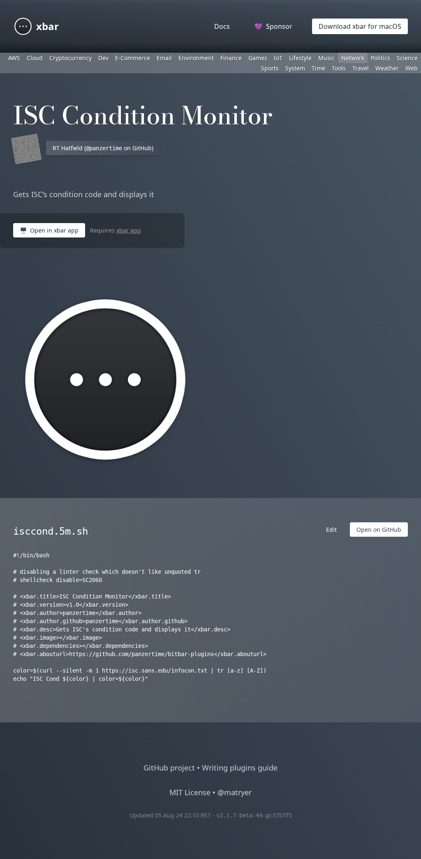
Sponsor (273, 26)
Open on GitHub (378, 529)
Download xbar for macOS (360, 26)
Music (326, 58)
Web (411, 68)
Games (257, 58)
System (295, 68)
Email (164, 58)
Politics (380, 58)
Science (407, 58)
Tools (339, 68)
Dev (103, 58)
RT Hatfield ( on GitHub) (103, 148)
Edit (331, 529)
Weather (387, 68)
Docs (222, 26)
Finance (231, 58)
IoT (278, 58)
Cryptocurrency (70, 58)
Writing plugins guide (240, 768)
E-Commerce (132, 58)
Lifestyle (300, 58)
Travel (360, 68)
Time (318, 68)
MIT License (189, 792)
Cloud (35, 58)
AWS (14, 58)
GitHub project (169, 768)
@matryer (234, 792)
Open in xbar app (49, 230)
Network (352, 58)
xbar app (128, 230)
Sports (270, 68)
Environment (196, 58)
